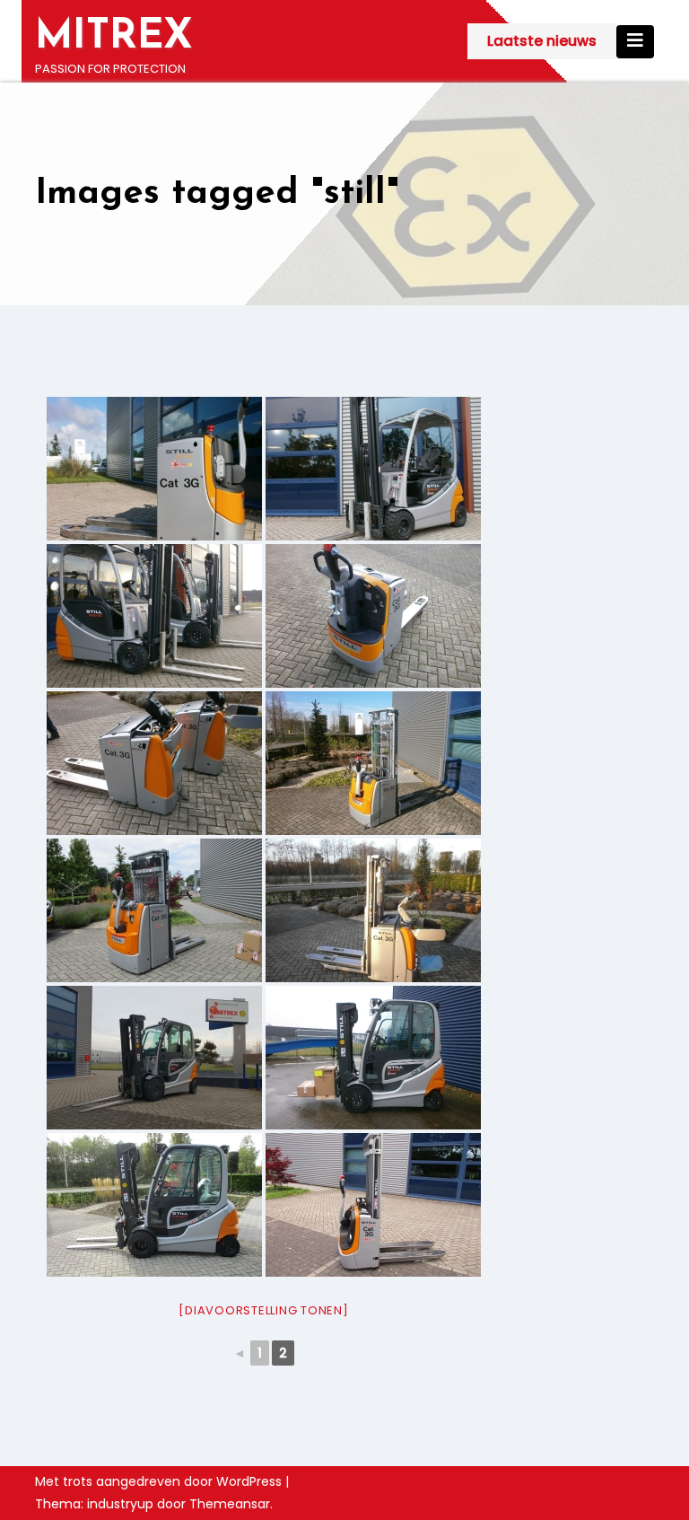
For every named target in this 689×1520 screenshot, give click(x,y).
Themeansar (229, 1504)
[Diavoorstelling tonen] (263, 1310)
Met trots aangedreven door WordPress (160, 1481)
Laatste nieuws (542, 41)
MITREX (114, 37)
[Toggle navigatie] (635, 41)
